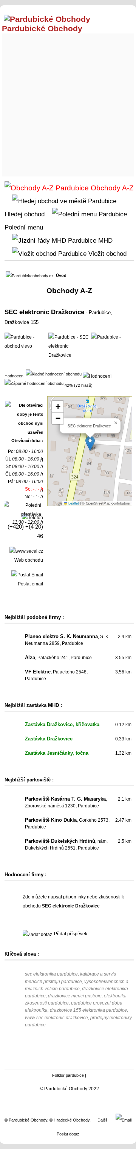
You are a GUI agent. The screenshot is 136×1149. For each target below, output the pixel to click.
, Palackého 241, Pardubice (58, 657)
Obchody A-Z (111, 188)
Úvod (61, 275)
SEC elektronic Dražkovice (44, 312)
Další (102, 1120)
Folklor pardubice (68, 1075)
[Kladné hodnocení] (54, 373)
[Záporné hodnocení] (34, 383)
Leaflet (73, 503)
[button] (90, 443)
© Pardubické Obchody (26, 1120)
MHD (104, 240)
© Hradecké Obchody (69, 1120)
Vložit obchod (107, 253)
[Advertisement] (68, 103)
